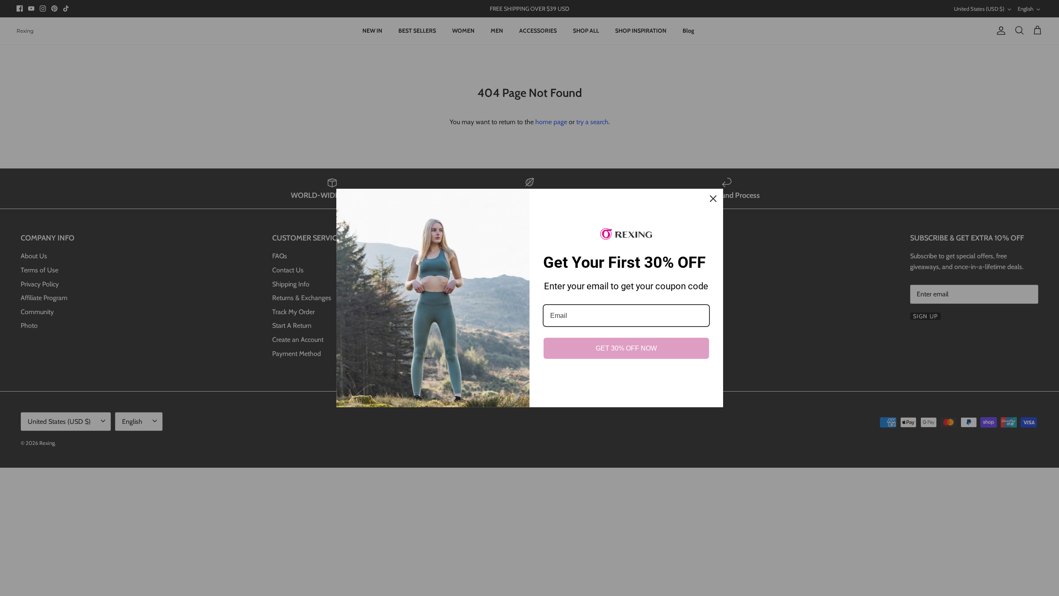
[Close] (713, 199)
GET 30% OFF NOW (626, 348)
